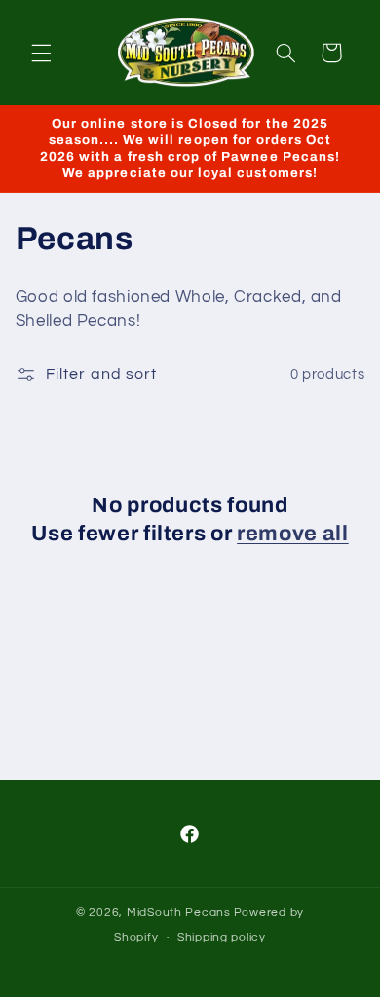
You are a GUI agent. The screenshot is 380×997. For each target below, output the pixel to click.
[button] (41, 52)
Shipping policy (221, 937)
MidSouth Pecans (179, 912)
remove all (293, 533)
